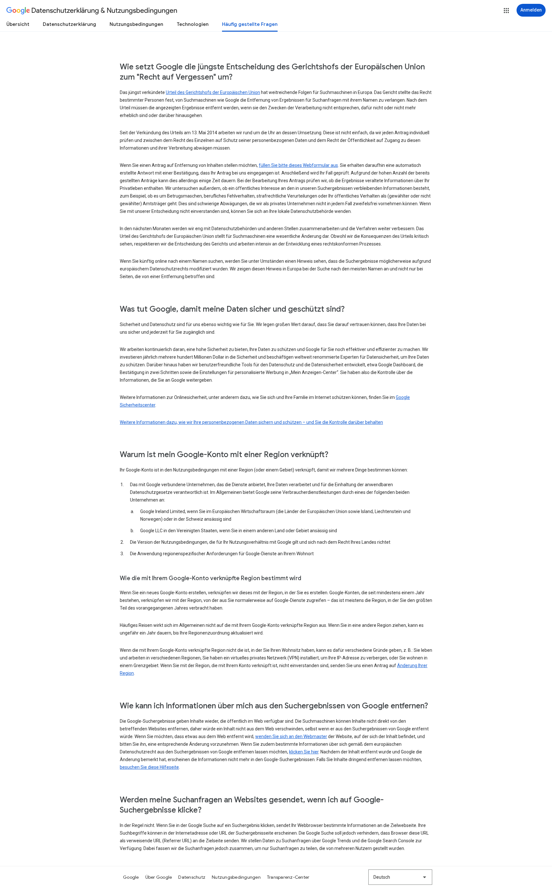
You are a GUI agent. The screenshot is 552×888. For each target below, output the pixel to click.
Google (131, 877)
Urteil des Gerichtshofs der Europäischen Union (213, 92)
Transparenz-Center (288, 877)
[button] (506, 10)
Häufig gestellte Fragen (250, 24)
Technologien (193, 24)
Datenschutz (191, 877)
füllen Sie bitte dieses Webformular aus (298, 165)
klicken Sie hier (303, 751)
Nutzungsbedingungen (136, 24)
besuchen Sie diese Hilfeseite (149, 767)
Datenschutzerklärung (69, 24)
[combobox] (400, 877)
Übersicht (17, 24)
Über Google (158, 877)
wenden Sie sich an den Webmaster (291, 736)
